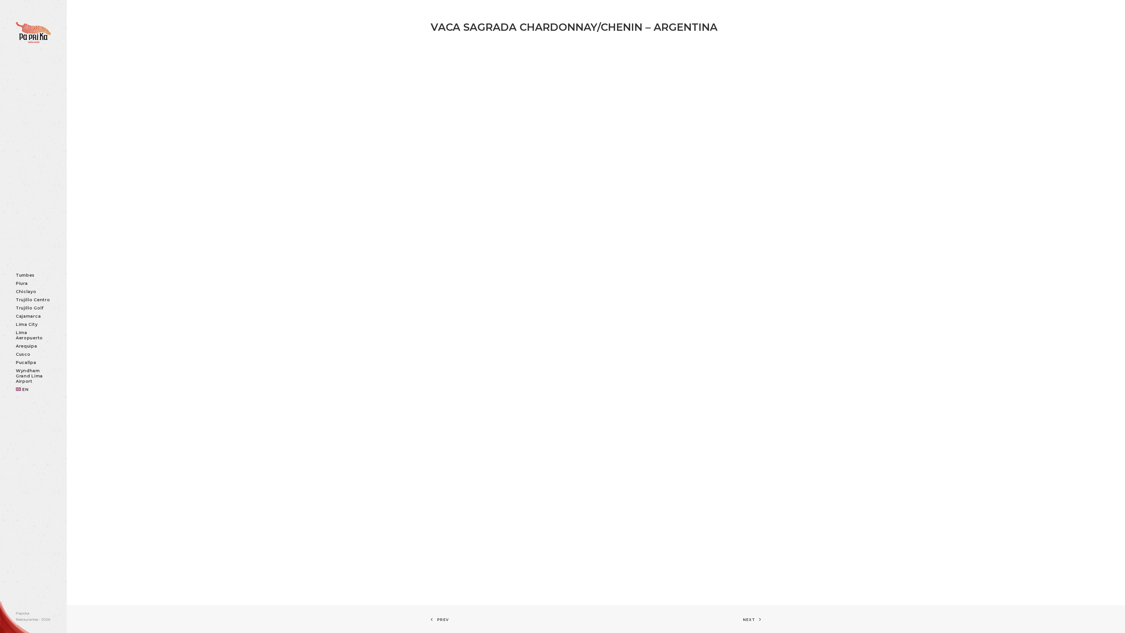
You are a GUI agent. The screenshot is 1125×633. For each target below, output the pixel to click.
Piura (22, 283)
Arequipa (26, 346)
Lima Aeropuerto (29, 335)
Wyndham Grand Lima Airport (29, 376)
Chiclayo (26, 291)
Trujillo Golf (30, 308)
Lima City (27, 324)
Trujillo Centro (33, 299)
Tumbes (25, 275)
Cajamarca (28, 316)
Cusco (23, 354)
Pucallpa (26, 362)
